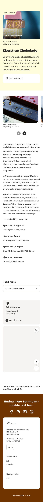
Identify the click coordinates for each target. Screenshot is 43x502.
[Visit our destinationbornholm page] (11, 412)
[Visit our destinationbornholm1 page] (25, 412)
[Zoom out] (36, 368)
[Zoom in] (36, 362)
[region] (21, 349)
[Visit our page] (18, 412)
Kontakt (9, 464)
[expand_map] (36, 330)
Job (7, 461)
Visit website (15, 78)
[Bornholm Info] (11, 423)
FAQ (8, 478)
